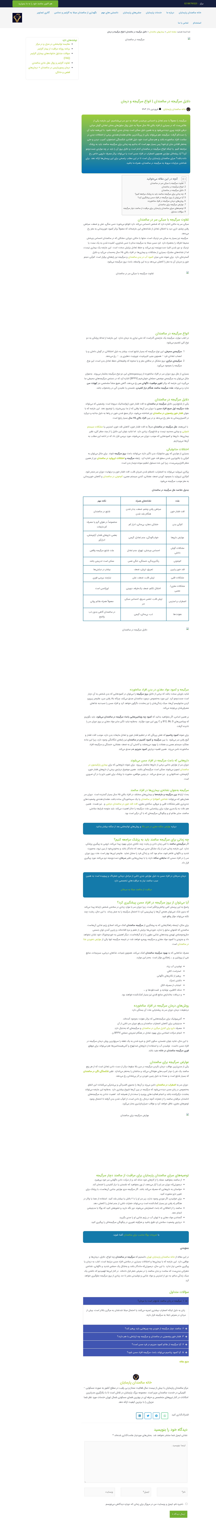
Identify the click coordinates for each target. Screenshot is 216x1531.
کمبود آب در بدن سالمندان (140, 257)
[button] (35, 3)
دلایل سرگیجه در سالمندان (172, 190)
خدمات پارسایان (154, 12)
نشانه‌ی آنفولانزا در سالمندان (154, 799)
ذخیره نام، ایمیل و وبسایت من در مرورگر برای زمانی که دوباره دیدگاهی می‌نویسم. (144, 1504)
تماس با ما (183, 23)
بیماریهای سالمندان (156, 31)
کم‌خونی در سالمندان (113, 476)
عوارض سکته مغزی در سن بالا (156, 826)
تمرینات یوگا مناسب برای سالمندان (140, 1235)
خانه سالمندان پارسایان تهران (161, 1257)
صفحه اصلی (171, 31)
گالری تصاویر (43, 12)
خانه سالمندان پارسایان (190, 12)
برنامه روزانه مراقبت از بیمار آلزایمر (54, 49)
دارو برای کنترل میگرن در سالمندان (158, 1028)
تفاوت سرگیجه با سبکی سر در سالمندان (167, 183)
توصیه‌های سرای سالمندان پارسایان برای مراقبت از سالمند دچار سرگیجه (153, 208)
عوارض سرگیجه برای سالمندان (171, 204)
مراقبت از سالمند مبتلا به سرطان (136, 889)
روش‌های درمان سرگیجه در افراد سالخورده (166, 201)
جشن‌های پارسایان (132, 12)
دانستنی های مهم (109, 12)
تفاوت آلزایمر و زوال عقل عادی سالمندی (51, 63)
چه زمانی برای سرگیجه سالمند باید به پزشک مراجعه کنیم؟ (159, 194)
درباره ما (170, 12)
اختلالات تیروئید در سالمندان (110, 458)
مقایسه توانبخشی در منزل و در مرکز (53, 44)
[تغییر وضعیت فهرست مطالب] (182, 179)
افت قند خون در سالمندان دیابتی (122, 804)
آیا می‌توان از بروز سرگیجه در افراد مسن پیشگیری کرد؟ (161, 197)
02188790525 (190, 3)
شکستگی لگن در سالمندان (96, 1071)
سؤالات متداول (177, 212)
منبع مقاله (184, 1361)
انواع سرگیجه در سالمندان (173, 187)
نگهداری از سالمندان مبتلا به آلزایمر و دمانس (75, 12)
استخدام (197, 23)
